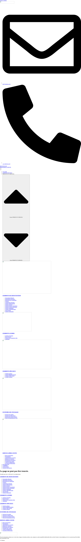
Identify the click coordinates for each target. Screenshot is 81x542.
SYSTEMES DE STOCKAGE (10, 412)
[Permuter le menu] (0, 169)
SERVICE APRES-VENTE (10, 453)
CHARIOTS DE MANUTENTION (12, 295)
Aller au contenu (3, 0)
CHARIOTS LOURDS (8, 333)
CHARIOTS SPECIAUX (9, 371)
